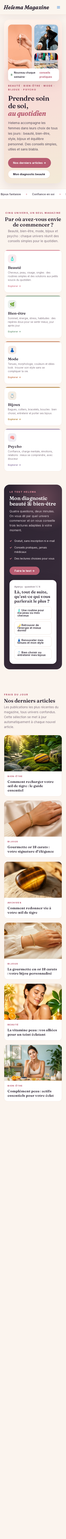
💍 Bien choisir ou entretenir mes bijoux (31, 654)
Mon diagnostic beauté (29, 174)
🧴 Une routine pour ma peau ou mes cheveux (30, 613)
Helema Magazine (26, 7)
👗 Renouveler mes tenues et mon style (30, 641)
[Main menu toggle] (58, 7)
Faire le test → (24, 570)
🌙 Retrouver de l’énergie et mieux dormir (29, 627)
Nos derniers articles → (29, 163)
